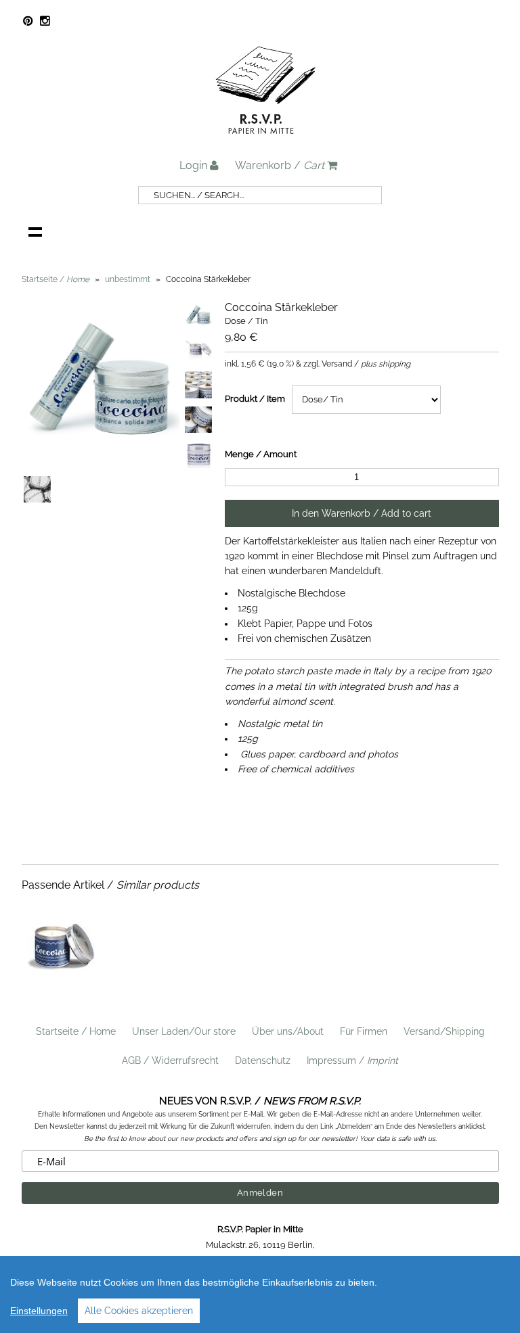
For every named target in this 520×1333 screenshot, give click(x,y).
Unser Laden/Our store (184, 1031)
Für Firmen (363, 1031)
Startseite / (55, 279)
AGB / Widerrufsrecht (170, 1060)
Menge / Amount (261, 454)
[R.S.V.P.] (265, 140)
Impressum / (352, 1060)
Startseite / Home (76, 1031)
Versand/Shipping (444, 1031)
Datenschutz (262, 1060)
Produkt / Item (255, 399)
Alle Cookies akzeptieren (139, 1310)
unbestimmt (127, 279)
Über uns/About (288, 1031)
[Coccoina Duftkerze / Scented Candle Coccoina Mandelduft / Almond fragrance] (61, 982)
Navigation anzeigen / (35, 231)
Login (194, 165)
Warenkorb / (279, 165)
